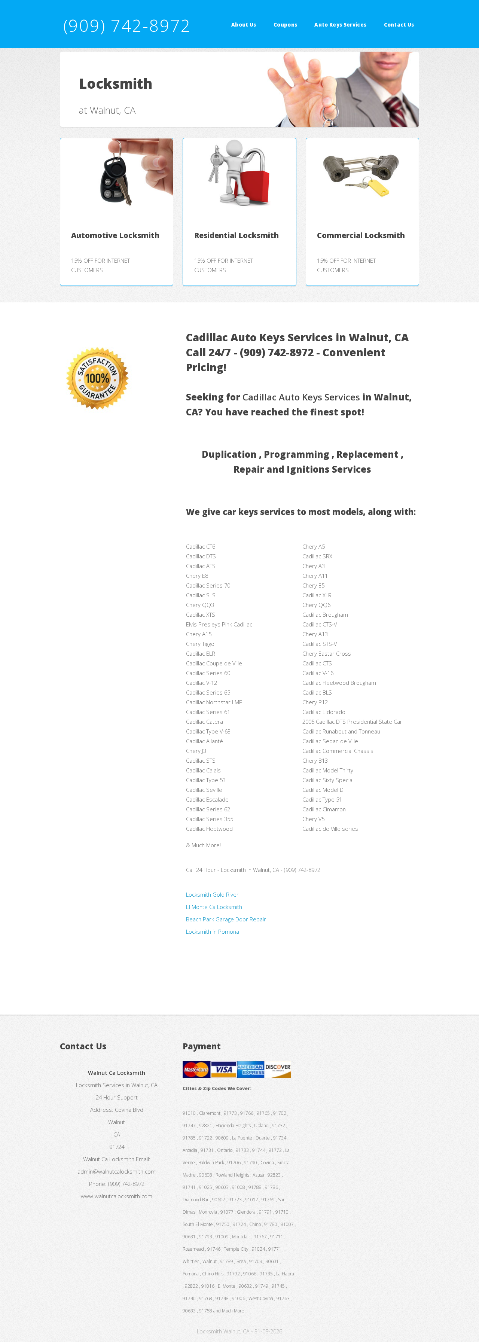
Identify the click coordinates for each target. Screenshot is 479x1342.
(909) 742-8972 (127, 25)
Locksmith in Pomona (212, 931)
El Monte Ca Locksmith (214, 907)
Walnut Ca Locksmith (108, 1159)
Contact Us (399, 24)
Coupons (285, 24)
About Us (243, 24)
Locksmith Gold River (212, 894)
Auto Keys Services (340, 24)
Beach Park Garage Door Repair (226, 919)
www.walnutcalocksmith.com (116, 1196)
